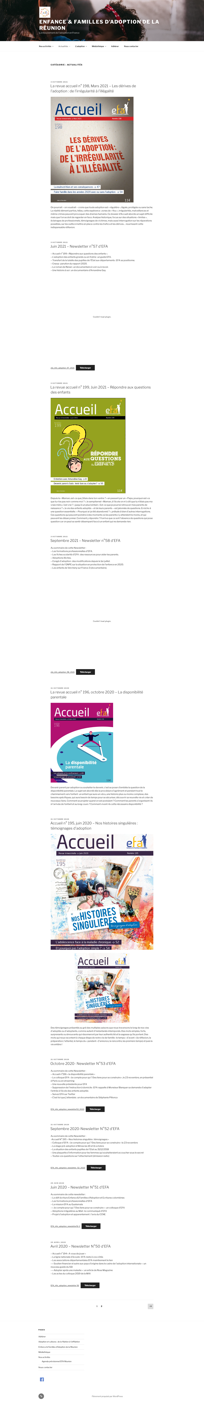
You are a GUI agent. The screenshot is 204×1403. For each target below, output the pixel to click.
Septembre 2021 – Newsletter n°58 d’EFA (85, 540)
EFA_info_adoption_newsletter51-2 (65, 1226)
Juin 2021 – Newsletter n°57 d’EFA (79, 246)
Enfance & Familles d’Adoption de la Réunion (58, 1347)
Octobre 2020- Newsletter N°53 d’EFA (83, 1063)
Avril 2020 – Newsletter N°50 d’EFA (80, 1246)
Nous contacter (131, 46)
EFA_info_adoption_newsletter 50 (65, 1285)
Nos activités (45, 46)
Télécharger (85, 368)
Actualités (63, 46)
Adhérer (115, 46)
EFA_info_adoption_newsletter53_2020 (67, 1109)
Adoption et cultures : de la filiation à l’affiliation (59, 1341)
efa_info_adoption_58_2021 (63, 672)
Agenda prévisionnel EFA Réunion (56, 1361)
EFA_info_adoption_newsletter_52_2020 (68, 1168)
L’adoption (80, 46)
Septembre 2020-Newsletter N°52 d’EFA (84, 1129)
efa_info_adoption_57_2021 (62, 368)
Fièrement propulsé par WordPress (107, 1396)
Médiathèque (98, 46)
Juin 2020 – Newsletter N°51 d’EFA (79, 1187)
